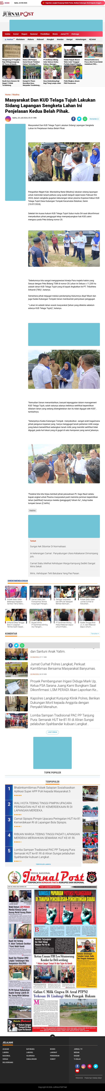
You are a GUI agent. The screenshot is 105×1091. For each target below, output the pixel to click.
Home (7, 3)
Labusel (41, 39)
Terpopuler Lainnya (43, 864)
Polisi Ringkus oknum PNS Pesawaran (72, 82)
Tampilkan (94, 633)
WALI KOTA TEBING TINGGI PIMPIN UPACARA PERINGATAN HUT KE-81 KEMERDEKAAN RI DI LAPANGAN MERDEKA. (43, 807)
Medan (61, 39)
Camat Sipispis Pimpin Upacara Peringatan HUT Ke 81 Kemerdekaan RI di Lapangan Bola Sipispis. (47, 820)
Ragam (24, 34)
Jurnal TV (65, 34)
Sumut (16, 34)
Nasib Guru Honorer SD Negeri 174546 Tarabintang (10, 83)
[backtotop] (52, 1037)
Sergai (70, 39)
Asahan (10, 39)
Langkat (51, 39)
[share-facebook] (73, 119)
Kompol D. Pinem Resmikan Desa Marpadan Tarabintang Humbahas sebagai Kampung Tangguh (31, 83)
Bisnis (55, 34)
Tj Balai (93, 39)
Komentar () (94, 119)
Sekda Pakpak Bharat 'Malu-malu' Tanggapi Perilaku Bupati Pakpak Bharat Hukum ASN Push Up (72, 62)
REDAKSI (79, 1078)
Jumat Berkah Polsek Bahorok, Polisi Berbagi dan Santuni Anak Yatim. (62, 649)
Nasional (34, 34)
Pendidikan (45, 34)
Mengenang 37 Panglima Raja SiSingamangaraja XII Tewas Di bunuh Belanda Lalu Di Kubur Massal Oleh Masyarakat (11, 62)
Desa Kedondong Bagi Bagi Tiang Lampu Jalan (52, 82)
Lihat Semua (52, 732)
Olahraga (75, 34)
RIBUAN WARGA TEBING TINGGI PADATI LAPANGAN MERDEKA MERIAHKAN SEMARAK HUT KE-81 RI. (47, 836)
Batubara (21, 39)
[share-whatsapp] (85, 119)
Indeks (7, 34)
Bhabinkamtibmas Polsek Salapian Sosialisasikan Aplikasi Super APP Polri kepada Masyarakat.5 (44, 789)
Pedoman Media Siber (93, 1078)
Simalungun (81, 39)
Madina (15, 94)
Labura (31, 39)
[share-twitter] (79, 119)
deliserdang (8, 1062)
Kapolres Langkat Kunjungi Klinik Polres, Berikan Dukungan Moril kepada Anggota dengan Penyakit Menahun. (65, 702)
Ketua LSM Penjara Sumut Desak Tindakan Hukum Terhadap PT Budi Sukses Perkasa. (31, 62)
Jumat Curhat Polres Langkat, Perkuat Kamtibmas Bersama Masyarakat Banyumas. (63, 666)
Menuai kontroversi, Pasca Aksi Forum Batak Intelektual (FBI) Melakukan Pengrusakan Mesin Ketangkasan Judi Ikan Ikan (94, 62)
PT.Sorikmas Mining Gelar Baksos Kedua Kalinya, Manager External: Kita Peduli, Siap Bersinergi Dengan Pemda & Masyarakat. (51, 62)
